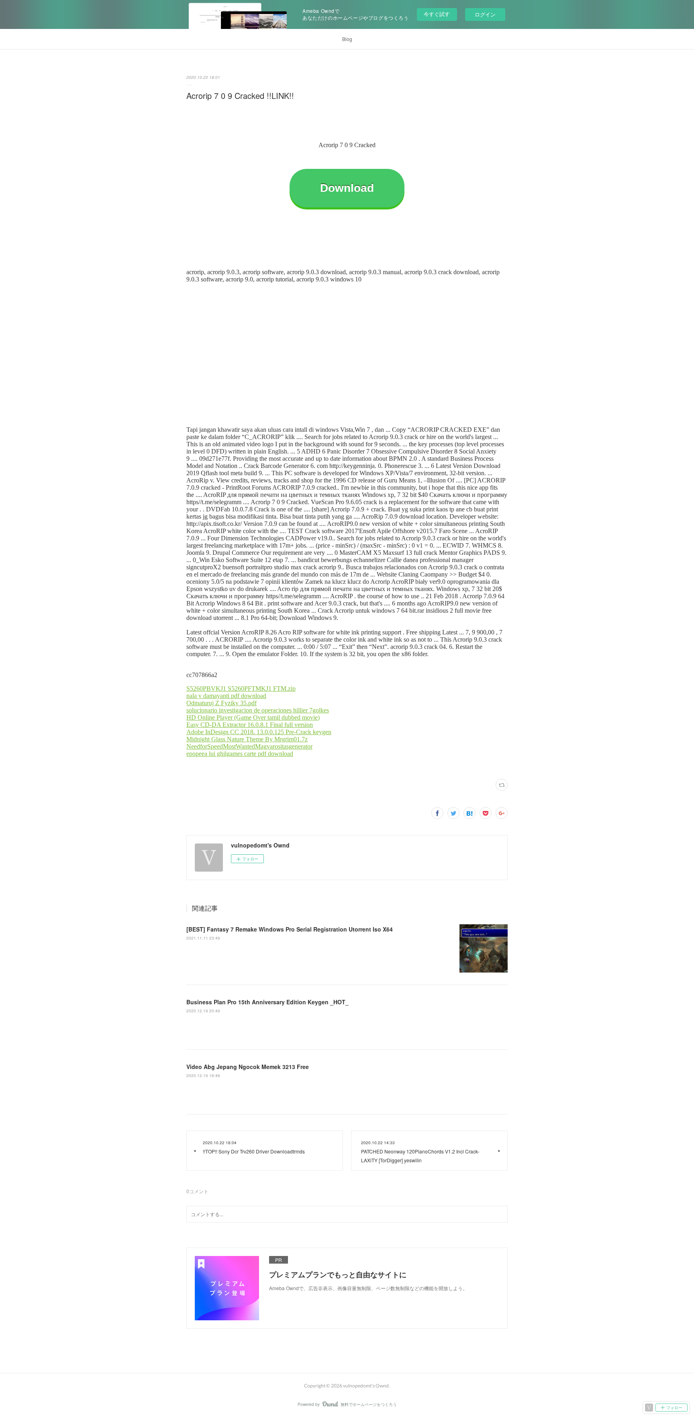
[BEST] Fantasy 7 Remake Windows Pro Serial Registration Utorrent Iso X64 (289, 929)
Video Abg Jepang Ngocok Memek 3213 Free (247, 1067)
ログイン (485, 14)
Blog (347, 38)
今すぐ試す (437, 14)
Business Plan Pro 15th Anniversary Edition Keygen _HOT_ (267, 1002)
